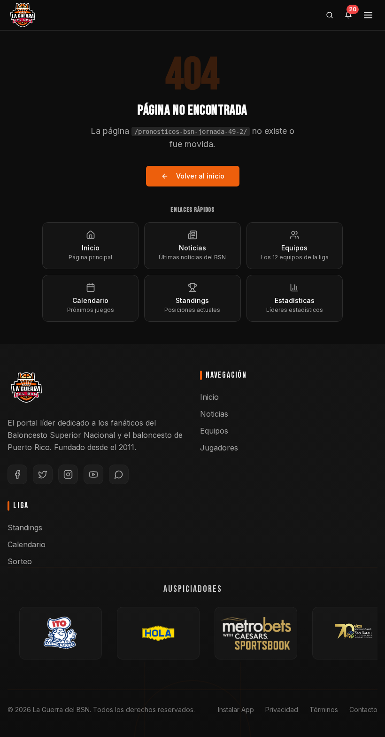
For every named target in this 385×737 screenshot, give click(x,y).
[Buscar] (329, 15)
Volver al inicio (200, 176)
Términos (323, 710)
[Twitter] (43, 474)
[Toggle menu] (368, 15)
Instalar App (236, 710)
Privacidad (281, 710)
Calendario (27, 544)
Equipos (214, 430)
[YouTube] (93, 474)
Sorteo (20, 561)
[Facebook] (17, 474)
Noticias (214, 414)
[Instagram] (68, 474)
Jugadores (219, 447)
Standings (25, 527)
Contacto (363, 710)
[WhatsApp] (119, 474)
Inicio (209, 397)
